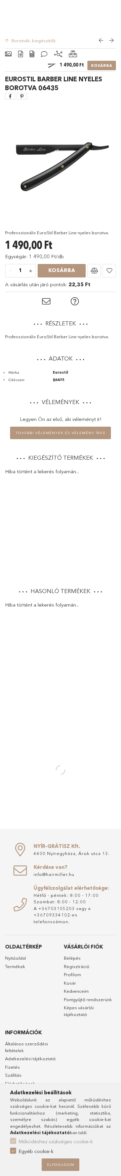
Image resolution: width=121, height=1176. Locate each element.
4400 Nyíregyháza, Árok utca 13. (72, 853)
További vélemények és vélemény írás (60, 432)
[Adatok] (32, 54)
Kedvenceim (76, 991)
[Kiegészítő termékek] (58, 54)
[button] (94, 270)
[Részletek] (20, 54)
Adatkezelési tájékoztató (30, 1058)
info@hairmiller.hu (54, 874)
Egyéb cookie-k (35, 1151)
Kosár (70, 983)
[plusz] (31, 271)
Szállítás (13, 1075)
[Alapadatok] (8, 54)
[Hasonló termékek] (73, 54)
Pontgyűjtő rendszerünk (88, 999)
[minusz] (10, 271)
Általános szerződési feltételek (26, 1047)
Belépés (72, 958)
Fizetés (12, 1067)
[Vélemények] (44, 54)
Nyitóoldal (15, 958)
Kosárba (101, 65)
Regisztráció (76, 966)
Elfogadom (60, 1164)
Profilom (72, 974)
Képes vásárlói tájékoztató (79, 1011)
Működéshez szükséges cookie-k (55, 1141)
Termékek (15, 966)
